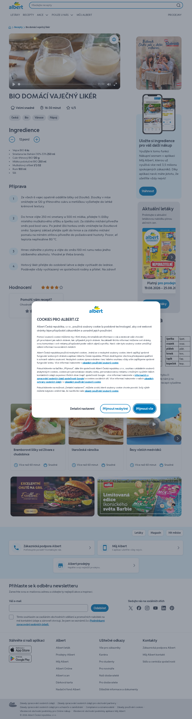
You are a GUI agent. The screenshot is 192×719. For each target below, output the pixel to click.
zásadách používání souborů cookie (100, 362)
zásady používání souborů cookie (101, 391)
